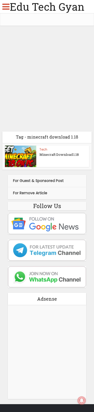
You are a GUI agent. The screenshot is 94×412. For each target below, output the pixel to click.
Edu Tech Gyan (47, 7)
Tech (43, 149)
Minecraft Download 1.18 (59, 154)
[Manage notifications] (82, 400)
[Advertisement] (47, 80)
